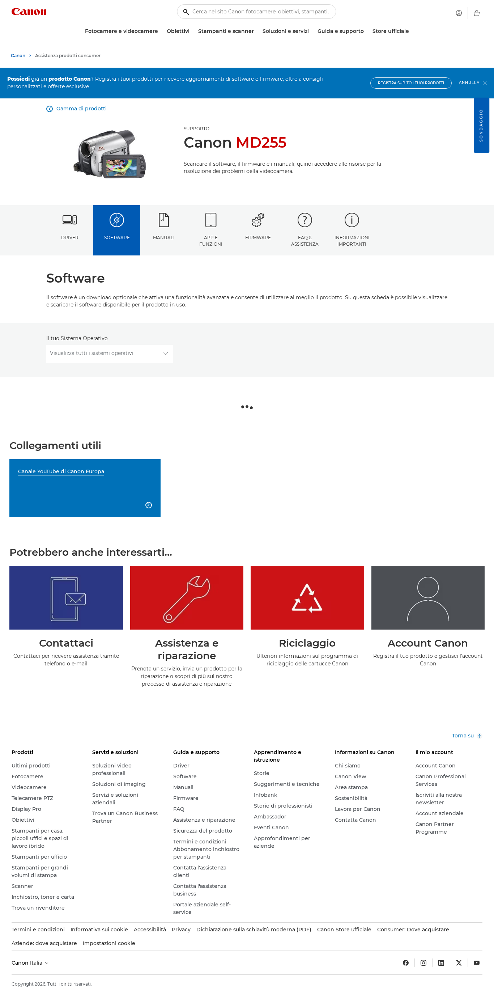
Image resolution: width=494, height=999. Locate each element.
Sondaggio (481, 125)
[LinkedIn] (441, 963)
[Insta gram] (423, 963)
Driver (69, 237)
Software (117, 237)
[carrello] (476, 13)
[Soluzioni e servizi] (312, 31)
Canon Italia (28, 963)
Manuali (164, 237)
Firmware (258, 237)
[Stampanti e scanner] (257, 31)
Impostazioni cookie (109, 943)
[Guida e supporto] (367, 31)
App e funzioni (210, 240)
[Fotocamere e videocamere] (161, 31)
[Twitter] (459, 963)
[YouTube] (477, 963)
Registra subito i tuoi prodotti (411, 83)
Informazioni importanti (352, 240)
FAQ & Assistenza (305, 240)
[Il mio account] (459, 13)
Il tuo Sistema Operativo (77, 338)
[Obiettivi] (192, 31)
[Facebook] (406, 963)
